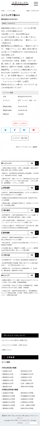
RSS (9, 415)
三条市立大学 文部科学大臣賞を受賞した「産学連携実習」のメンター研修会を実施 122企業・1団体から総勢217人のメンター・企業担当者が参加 (19, 293)
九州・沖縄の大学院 (28, 405)
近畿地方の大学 (8, 380)
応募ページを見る (20, 123)
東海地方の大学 (8, 377)
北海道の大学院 (8, 393)
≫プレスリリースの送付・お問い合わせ (14, 345)
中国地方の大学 (26, 380)
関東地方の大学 (8, 374)
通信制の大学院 (8, 408)
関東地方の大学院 (9, 396)
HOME (3, 10)
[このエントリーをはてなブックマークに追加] (24, 130)
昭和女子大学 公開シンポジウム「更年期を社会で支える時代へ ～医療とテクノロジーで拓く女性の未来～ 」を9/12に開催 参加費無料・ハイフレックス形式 (19, 181)
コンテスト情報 (11, 10)
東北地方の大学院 (27, 393)
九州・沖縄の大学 (27, 383)
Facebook (19, 415)
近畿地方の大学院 (9, 402)
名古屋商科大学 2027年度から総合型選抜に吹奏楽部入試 (19, 260)
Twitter (13, 415)
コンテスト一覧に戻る (20, 138)
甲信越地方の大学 (27, 374)
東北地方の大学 (26, 371)
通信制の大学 (7, 386)
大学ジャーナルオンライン (23, 420)
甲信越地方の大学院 (28, 396)
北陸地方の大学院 (27, 399)
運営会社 (4, 415)
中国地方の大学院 (27, 402)
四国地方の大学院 (9, 405)
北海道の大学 (7, 371)
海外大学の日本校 (27, 386)
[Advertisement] (16, 316)
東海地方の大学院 (9, 399)
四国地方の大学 (8, 383)
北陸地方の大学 (26, 377)
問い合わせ (26, 415)
